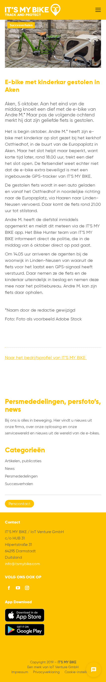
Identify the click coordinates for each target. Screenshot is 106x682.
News (10, 469)
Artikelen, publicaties (23, 461)
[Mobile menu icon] (98, 10)
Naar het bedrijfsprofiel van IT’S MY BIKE (46, 358)
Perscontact (19, 504)
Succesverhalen (21, 25)
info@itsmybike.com (22, 564)
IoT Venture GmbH (64, 667)
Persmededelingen (21, 476)
